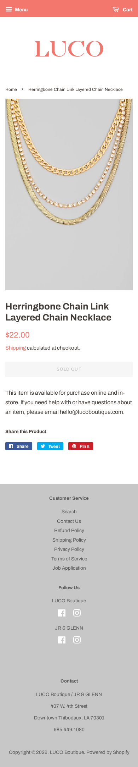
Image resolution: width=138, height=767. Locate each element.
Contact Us (69, 521)
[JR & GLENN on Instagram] (77, 641)
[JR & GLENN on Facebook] (62, 641)
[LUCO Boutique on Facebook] (62, 614)
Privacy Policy (69, 549)
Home (11, 89)
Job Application (69, 568)
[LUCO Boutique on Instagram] (77, 614)
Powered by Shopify (108, 752)
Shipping (15, 348)
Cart (127, 9)
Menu (21, 9)
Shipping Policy (69, 540)
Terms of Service (69, 558)
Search (69, 511)
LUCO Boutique (67, 752)
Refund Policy (69, 530)
